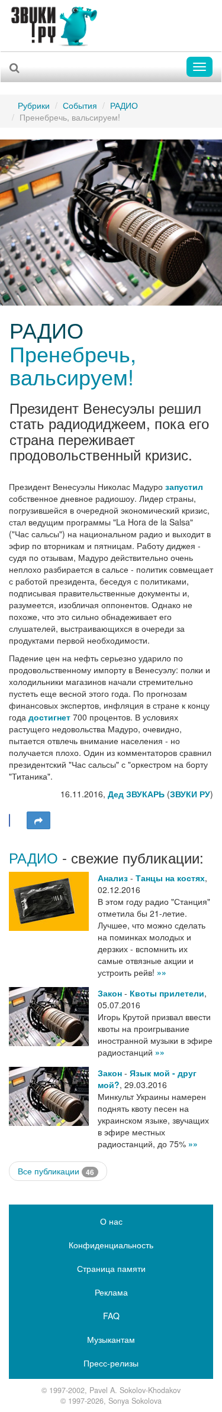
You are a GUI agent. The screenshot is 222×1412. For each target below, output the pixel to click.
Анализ (113, 878)
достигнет (49, 717)
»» (161, 972)
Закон (110, 993)
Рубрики (34, 105)
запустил (184, 486)
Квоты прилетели (167, 993)
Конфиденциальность (111, 1245)
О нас (111, 1221)
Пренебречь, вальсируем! (72, 365)
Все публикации (56, 1171)
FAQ (111, 1316)
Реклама (111, 1292)
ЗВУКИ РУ (190, 794)
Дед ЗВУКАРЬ (136, 794)
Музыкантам (111, 1339)
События (80, 105)
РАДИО (124, 105)
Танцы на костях (170, 878)
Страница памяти (111, 1268)
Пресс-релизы (111, 1363)
